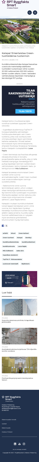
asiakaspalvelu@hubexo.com (11, 408)
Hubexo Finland (7, 432)
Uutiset (4, 424)
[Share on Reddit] (10, 226)
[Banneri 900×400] (19, 286)
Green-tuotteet (8, 237)
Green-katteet (24, 233)
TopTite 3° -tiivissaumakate (12, 259)
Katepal (19, 237)
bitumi (13, 233)
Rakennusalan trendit (9, 419)
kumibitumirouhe (9, 246)
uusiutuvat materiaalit (10, 264)
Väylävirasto (25, 264)
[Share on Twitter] (6, 226)
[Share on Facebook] (3, 226)
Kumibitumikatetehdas (11, 242)
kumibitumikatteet (28, 242)
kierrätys (28, 237)
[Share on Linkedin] (17, 226)
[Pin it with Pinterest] (13, 226)
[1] (19, 115)
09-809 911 (5, 410)
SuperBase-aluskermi (10, 255)
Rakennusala (6, 428)
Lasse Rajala (22, 246)
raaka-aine (20, 251)
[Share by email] (21, 226)
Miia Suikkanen (8, 251)
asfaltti (5, 233)
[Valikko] (35, 12)
